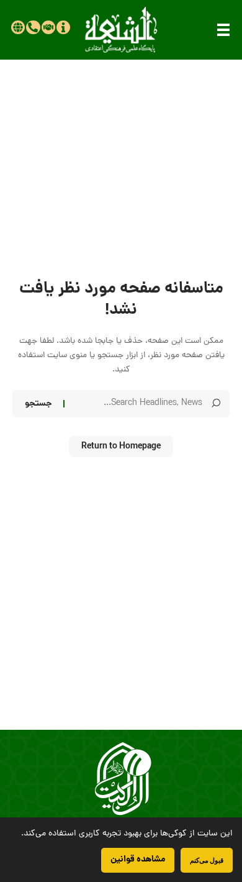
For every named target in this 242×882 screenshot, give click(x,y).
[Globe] (18, 27)
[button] (223, 29)
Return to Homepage (121, 446)
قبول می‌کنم (206, 860)
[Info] (63, 27)
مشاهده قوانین (137, 859)
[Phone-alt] (33, 27)
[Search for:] (138, 403)
